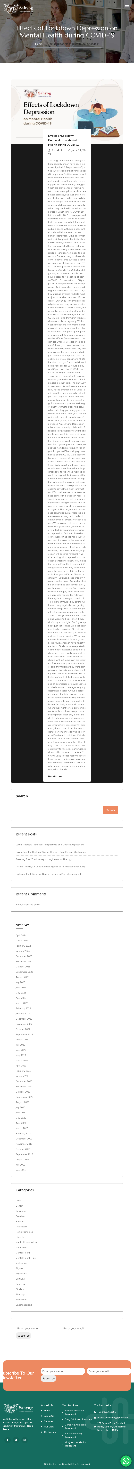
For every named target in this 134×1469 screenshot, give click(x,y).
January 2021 (23, 1076)
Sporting (20, 1283)
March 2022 (22, 1060)
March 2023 (22, 1003)
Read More (55, 776)
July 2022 (20, 1044)
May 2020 (21, 1117)
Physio (19, 1268)
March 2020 (22, 1128)
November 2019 (24, 1143)
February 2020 (23, 1133)
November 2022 (24, 1024)
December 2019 (24, 1138)
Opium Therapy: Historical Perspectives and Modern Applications (50, 844)
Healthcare (21, 1226)
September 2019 (24, 1154)
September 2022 (24, 1034)
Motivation (21, 1263)
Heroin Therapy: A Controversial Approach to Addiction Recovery (50, 866)
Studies (20, 1289)
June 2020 (21, 1112)
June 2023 (21, 987)
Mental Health (23, 1252)
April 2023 (21, 997)
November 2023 (24, 961)
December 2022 (24, 1018)
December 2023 (24, 956)
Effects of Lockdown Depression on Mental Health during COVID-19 (63, 140)
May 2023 (21, 992)
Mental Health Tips (26, 1257)
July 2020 (20, 1107)
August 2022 (22, 1039)
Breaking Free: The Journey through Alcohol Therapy (44, 859)
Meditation (21, 1247)
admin (59, 150)
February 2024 (23, 945)
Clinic (18, 1200)
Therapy (20, 1294)
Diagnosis (21, 1211)
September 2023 (24, 971)
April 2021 (21, 1065)
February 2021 (23, 1070)
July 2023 (20, 982)
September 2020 (24, 1096)
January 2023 (23, 1013)
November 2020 (24, 1086)
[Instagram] (24, 1440)
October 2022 (23, 1029)
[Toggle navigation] (126, 6)
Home (38, 43)
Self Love (20, 1278)
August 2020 (22, 1102)
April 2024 (21, 935)
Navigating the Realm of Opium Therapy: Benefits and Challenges (51, 851)
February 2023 (23, 1008)
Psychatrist (21, 1273)
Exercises (20, 1216)
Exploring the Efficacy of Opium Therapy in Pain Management (48, 873)
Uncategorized (24, 1304)
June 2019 (21, 1169)
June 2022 (21, 1050)
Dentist (19, 1205)
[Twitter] (16, 1440)
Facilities (20, 1221)
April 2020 (21, 1123)
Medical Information (26, 1242)
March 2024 (22, 940)
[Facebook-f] (7, 1440)
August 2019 (22, 1159)
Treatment (21, 1299)
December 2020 (24, 1081)
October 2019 (23, 1149)
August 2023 (22, 977)
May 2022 (21, 1055)
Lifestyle (20, 1237)
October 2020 (23, 1091)
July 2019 (20, 1164)
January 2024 (23, 951)
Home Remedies (24, 1231)
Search (22, 796)
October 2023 (23, 966)
